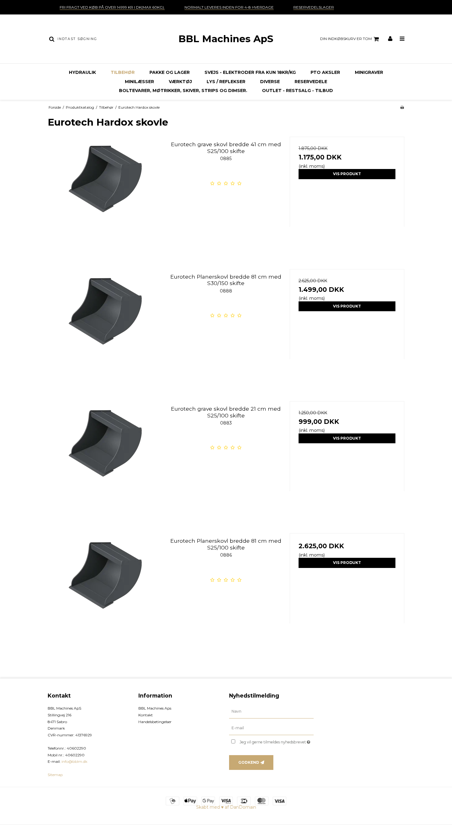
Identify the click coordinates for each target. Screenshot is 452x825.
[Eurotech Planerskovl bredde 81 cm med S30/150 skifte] (105, 326)
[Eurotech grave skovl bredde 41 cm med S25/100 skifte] (105, 194)
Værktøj (180, 81)
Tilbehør (123, 72)
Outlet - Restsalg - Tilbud (297, 90)
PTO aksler (325, 72)
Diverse (270, 81)
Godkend (248, 762)
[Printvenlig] (402, 107)
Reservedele (311, 81)
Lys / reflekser (226, 81)
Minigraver (369, 72)
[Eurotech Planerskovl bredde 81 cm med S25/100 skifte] (105, 590)
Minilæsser (139, 81)
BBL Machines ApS (225, 39)
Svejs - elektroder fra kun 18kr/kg (250, 72)
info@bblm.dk (74, 761)
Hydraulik (82, 72)
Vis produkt (347, 173)
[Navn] (271, 711)
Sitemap (55, 774)
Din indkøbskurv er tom (346, 38)
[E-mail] (271, 728)
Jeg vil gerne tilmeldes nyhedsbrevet (277, 740)
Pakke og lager (169, 72)
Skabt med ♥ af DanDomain (226, 807)
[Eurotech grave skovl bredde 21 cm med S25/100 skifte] (105, 458)
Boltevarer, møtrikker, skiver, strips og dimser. (183, 90)
